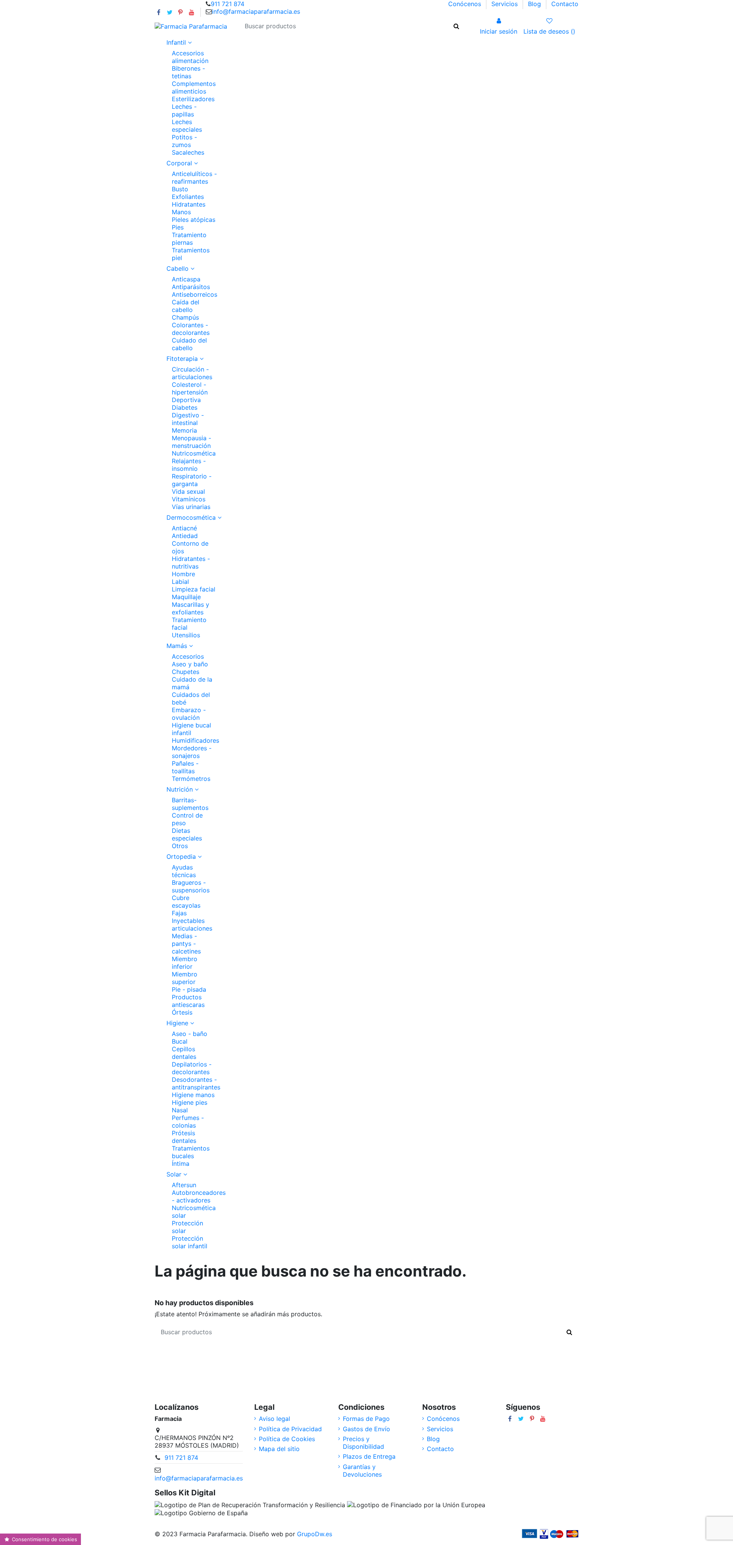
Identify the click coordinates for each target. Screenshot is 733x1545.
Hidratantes (188, 204)
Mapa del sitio (279, 1449)
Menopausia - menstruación (191, 441)
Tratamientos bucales (191, 1152)
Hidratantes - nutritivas (191, 562)
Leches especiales (187, 125)
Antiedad (185, 536)
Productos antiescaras (188, 1000)
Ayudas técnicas (184, 871)
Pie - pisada (189, 989)
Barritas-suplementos (190, 803)
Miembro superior (184, 978)
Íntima (180, 1163)
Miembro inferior (184, 962)
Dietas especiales (187, 834)
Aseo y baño (190, 664)
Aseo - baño (189, 1034)
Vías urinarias (191, 507)
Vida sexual (188, 491)
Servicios (505, 4)
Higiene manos (193, 1095)
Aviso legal (274, 1418)
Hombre (183, 574)
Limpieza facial (193, 589)
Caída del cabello (185, 306)
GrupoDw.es (314, 1534)
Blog (535, 4)
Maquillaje (186, 597)
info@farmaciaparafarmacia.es (256, 11)
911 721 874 (227, 4)
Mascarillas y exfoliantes (190, 608)
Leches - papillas (184, 110)
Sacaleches (188, 152)
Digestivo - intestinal (188, 419)
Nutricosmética (194, 453)
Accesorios (188, 656)
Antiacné (184, 528)
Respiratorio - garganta (192, 480)
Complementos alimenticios (194, 87)
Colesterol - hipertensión (190, 388)
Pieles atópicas (193, 219)
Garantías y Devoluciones (362, 1470)
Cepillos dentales (184, 1052)
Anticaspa (186, 279)
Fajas (179, 913)
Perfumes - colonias (188, 1121)
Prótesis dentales (184, 1136)
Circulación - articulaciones (192, 373)
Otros (180, 846)
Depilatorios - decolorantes (192, 1068)
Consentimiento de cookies (43, 1539)
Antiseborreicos (194, 294)
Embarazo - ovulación (189, 713)
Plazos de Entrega (369, 1456)
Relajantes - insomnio (189, 464)
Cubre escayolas (186, 901)
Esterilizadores (193, 99)
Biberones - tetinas (188, 72)
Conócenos (465, 4)
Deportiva (186, 400)
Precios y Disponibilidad (363, 1442)
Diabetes (184, 407)
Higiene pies (189, 1102)
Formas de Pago (366, 1418)
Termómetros (191, 778)
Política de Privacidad (290, 1429)
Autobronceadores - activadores (199, 1196)
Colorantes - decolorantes (191, 328)
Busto (180, 189)
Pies (178, 227)
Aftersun (184, 1185)
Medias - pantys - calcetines (186, 943)
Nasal (180, 1110)
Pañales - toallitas (185, 767)
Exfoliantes (188, 196)
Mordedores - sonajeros (192, 752)
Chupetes (185, 672)
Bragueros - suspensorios (191, 886)
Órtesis (182, 1012)
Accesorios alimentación (190, 57)
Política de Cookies (287, 1439)
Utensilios (186, 635)
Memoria (184, 430)
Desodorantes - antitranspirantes (196, 1083)
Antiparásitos (191, 287)
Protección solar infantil (189, 1242)
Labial (180, 581)
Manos (181, 212)
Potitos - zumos (184, 141)
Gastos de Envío (366, 1429)
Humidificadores (195, 740)
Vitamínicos (188, 499)
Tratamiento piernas (189, 238)
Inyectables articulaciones (192, 924)
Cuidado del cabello (189, 344)
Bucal (179, 1041)
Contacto (564, 4)
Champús (185, 317)
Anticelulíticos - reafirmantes (194, 177)
